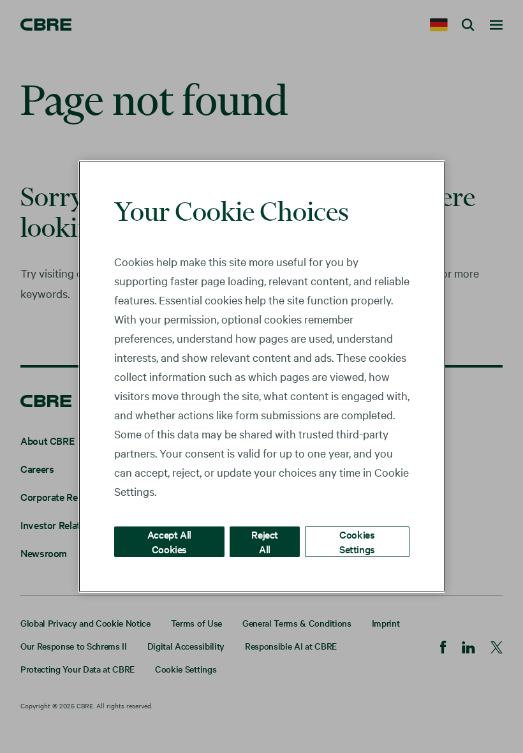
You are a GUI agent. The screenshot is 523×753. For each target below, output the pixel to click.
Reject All (264, 541)
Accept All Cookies (169, 541)
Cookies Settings (357, 541)
